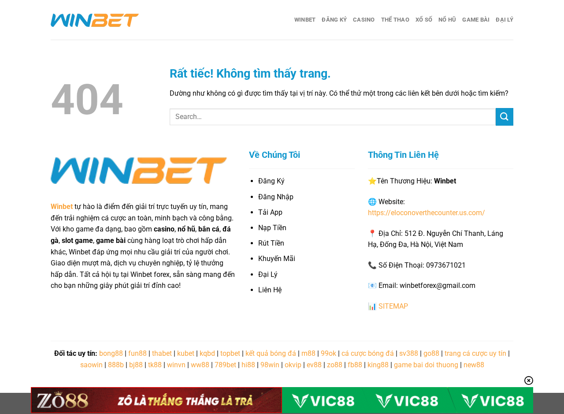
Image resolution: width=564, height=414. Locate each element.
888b (116, 365)
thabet (162, 353)
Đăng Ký (334, 19)
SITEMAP (393, 306)
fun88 (137, 353)
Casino (364, 19)
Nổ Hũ (447, 19)
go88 (431, 353)
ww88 (200, 365)
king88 (378, 365)
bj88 (136, 365)
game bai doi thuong (426, 365)
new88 (474, 365)
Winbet (305, 19)
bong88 (111, 353)
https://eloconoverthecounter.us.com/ (426, 213)
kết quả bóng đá (270, 353)
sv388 (408, 353)
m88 (308, 353)
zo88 (334, 365)
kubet (185, 353)
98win (269, 365)
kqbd (207, 353)
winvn (176, 365)
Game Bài (476, 19)
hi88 (248, 365)
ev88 (314, 365)
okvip (293, 365)
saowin (91, 365)
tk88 (155, 365)
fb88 (355, 365)
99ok (328, 353)
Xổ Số (424, 19)
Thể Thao (395, 19)
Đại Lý (504, 19)
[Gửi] (504, 116)
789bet (225, 365)
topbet (230, 353)
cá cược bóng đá (367, 353)
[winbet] (95, 20)
